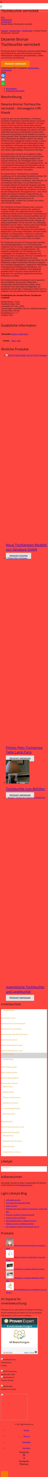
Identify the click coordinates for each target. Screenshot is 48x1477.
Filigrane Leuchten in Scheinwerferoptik (20, 1215)
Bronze (14, 334)
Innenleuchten (6, 20)
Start (3, 17)
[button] (4, 1474)
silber (13, 341)
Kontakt (26, 1430)
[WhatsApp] (24, 84)
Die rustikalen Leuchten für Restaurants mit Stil (22, 1227)
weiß (18, 341)
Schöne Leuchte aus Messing (16, 1218)
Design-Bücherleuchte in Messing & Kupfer (21, 1221)
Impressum (26, 1448)
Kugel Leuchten (11, 1206)
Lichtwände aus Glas (13, 1200)
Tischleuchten (6, 22)
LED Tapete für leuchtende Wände (18, 1203)
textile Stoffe (23, 334)
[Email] (24, 80)
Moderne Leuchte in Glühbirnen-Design (20, 1224)
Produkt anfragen (15, 63)
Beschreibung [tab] (11, 88)
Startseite (4, 31)
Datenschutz (26, 1442)
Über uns (26, 1436)
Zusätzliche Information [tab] (15, 91)
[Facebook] (24, 76)
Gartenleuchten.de (25, 1185)
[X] (24, 1455)
